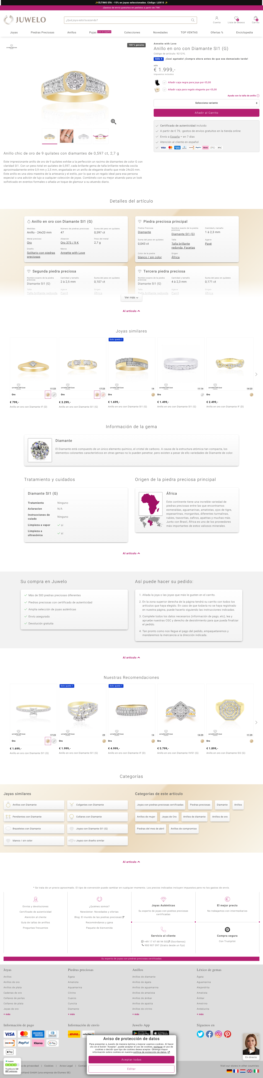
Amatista (73, 982)
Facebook (209, 1034)
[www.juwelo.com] (249, 1071)
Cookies (48, 1066)
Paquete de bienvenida (99, 928)
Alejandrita (203, 987)
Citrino (72, 993)
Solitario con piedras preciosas (41, 255)
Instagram (218, 1034)
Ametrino (202, 1003)
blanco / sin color (150, 257)
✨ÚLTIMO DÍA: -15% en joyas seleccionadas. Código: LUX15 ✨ (131, 2)
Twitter (200, 1034)
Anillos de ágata (141, 982)
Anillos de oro (220, 817)
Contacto (83, 1066)
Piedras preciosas (200, 805)
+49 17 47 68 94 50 (155, 941)
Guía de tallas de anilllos (35, 922)
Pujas (100, 33)
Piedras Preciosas (42, 33)
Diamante (144, 232)
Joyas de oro (11, 1009)
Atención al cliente (36, 917)
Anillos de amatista (143, 993)
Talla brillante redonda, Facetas (183, 246)
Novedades (160, 33)
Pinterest (227, 1034)
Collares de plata (13, 1003)
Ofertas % (217, 33)
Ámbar (200, 998)
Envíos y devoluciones (35, 906)
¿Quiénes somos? (99, 906)
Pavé (208, 244)
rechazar (158, 1047)
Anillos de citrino (142, 1009)
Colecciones (132, 33)
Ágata (71, 977)
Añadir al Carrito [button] (206, 113)
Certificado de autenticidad (36, 912)
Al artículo (130, 311)
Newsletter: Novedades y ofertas (99, 912)
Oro (29, 243)
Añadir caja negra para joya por (189, 82)
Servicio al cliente (163, 936)
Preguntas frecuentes (35, 928)
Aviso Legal (66, 1066)
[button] (217, 20)
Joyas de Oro (169, 817)
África (176, 257)
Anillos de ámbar (142, 998)
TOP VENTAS (189, 33)
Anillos (71, 33)
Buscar (193, 20)
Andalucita (203, 1009)
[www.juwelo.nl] (242, 1071)
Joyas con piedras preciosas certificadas (160, 805)
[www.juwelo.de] (229, 1071)
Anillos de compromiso (184, 828)
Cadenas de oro (13, 993)
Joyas (14, 33)
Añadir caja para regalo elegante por (192, 89)
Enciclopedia (244, 33)
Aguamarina (204, 982)
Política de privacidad (26, 1066)
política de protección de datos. (150, 1052)
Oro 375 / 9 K (70, 243)
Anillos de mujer (146, 817)
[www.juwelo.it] (256, 1071)
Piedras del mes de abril (150, 828)
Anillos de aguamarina (145, 987)
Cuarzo (72, 998)
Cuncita (72, 1003)
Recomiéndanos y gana (99, 922)
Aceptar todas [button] (131, 1060)
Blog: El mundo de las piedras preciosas (97, 917)
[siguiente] (256, 374)
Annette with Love (73, 253)
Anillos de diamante (194, 817)
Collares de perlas (14, 998)
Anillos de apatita (142, 1003)
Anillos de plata (13, 987)
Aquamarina (75, 987)
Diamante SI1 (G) (183, 234)
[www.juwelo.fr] (236, 1071)
